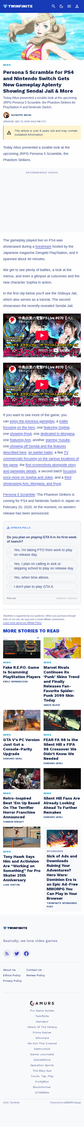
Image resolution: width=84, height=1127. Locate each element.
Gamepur (42, 1021)
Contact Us (34, 969)
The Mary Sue (42, 1070)
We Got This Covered (42, 1043)
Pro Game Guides (42, 1010)
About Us (9, 969)
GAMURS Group (72, 1102)
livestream (43, 246)
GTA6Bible (42, 1092)
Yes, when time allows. (31, 577)
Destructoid (42, 1048)
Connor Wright (13, 821)
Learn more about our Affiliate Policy (22, 623)
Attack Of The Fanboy (42, 1027)
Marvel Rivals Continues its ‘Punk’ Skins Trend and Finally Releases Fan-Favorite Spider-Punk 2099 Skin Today (62, 683)
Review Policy (35, 975)
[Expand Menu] (69, 6)
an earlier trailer (40, 452)
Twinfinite (42, 1016)
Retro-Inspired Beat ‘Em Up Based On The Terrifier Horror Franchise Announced (21, 807)
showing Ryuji (21, 434)
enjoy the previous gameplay (32, 421)
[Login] (77, 6)
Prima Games (42, 1032)
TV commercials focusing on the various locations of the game (41, 458)
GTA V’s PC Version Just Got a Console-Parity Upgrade (21, 746)
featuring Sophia (56, 427)
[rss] (7, 954)
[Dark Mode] (61, 6)
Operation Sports (42, 1065)
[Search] (53, 6)
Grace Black (52, 705)
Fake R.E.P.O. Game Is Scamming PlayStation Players (21, 672)
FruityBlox (42, 1081)
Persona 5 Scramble (19, 495)
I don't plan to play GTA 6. (34, 587)
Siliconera (42, 1037)
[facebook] (26, 954)
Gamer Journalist (42, 1054)
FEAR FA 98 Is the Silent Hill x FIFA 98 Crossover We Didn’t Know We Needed (61, 749)
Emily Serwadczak (15, 681)
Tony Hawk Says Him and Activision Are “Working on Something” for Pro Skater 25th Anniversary (21, 868)
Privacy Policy (12, 980)
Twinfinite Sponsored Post (62, 905)
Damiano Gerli (12, 758)
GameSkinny (42, 1059)
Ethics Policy (12, 975)
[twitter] (17, 954)
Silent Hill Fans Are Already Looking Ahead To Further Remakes (62, 805)
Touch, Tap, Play (42, 1076)
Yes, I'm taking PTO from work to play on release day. (43, 552)
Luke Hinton (11, 884)
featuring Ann (20, 440)
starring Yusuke (58, 440)
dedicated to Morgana (57, 434)
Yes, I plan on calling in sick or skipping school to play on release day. (44, 566)
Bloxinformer (42, 1087)
